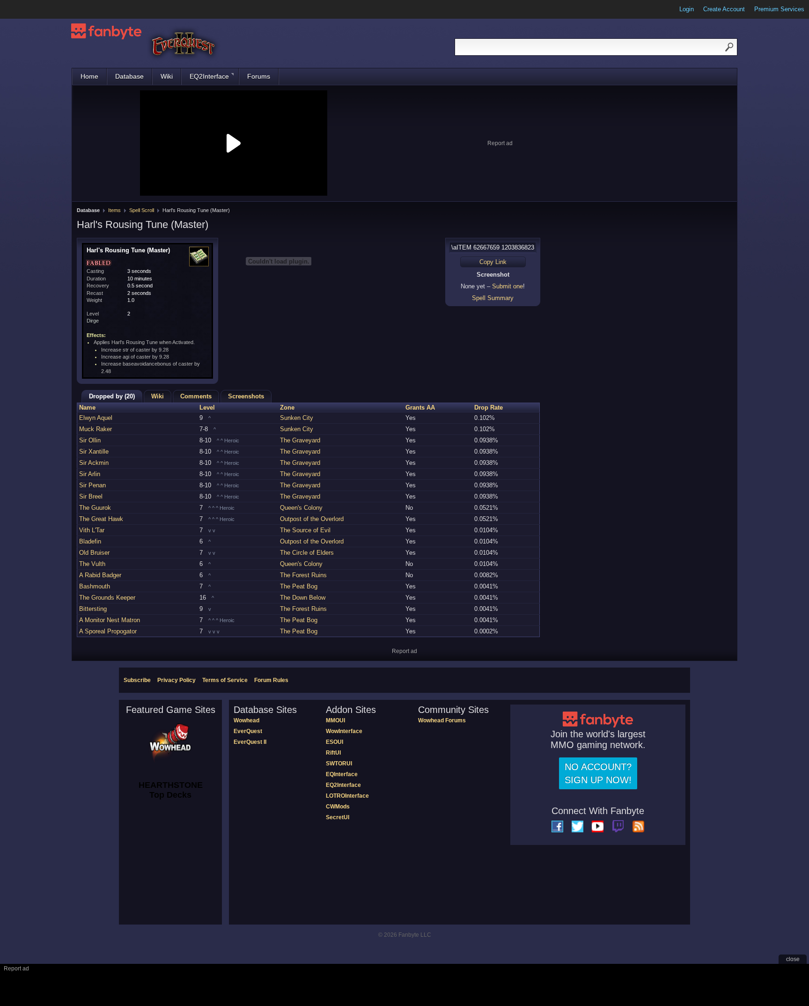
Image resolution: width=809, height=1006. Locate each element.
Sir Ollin (90, 440)
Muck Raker (95, 429)
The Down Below (302, 597)
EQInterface (342, 774)
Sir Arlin (89, 473)
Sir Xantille (94, 451)
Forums (258, 76)
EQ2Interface (209, 76)
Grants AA (420, 407)
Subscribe (137, 680)
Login (686, 9)
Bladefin (90, 541)
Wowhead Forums (442, 720)
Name (87, 407)
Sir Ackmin (94, 462)
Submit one (507, 286)
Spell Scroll (141, 210)
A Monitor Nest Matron (109, 620)
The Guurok (95, 507)
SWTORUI (339, 763)
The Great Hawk (101, 518)
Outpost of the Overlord (312, 518)
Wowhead (246, 720)
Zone (287, 407)
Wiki (167, 76)
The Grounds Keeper (107, 597)
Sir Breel (91, 496)
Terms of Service (225, 680)
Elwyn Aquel (95, 417)
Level (207, 407)
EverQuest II (250, 742)
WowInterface (344, 731)
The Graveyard (300, 440)
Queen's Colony (301, 507)
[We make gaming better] (30, 9)
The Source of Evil (305, 530)
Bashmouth (94, 586)
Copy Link (493, 261)
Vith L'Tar (91, 530)
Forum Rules (271, 680)
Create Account (724, 9)
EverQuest (248, 731)
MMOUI (335, 720)
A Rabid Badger (100, 575)
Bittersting (93, 608)
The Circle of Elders (307, 552)
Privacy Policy (176, 680)
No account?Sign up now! (598, 773)
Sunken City (296, 417)
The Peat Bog (298, 586)
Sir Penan (92, 485)
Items (114, 210)
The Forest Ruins (303, 575)
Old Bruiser (94, 552)
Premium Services (779, 9)
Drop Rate (488, 407)
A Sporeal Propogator (108, 631)
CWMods (338, 806)
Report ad (500, 143)
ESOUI (334, 742)
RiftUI (333, 752)
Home (89, 76)
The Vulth (92, 563)
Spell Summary (493, 297)
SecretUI (337, 817)
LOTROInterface (347, 796)
